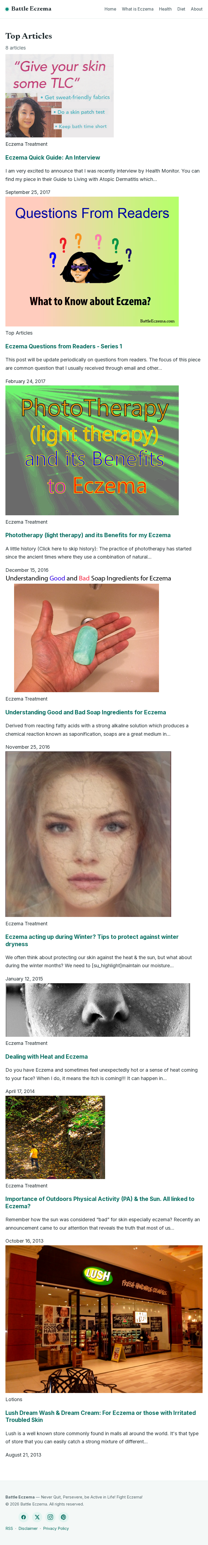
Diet (181, 9)
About (197, 9)
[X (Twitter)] (37, 1517)
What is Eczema (138, 9)
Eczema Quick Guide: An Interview (52, 157)
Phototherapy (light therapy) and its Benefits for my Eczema (88, 535)
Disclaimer (28, 1528)
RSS (9, 1528)
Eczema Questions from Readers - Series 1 (63, 346)
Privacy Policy (56, 1528)
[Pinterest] (63, 1517)
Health (165, 9)
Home (110, 9)
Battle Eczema (31, 9)
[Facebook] (23, 1517)
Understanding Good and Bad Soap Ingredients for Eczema (85, 712)
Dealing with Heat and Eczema (46, 1056)
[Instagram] (50, 1517)
